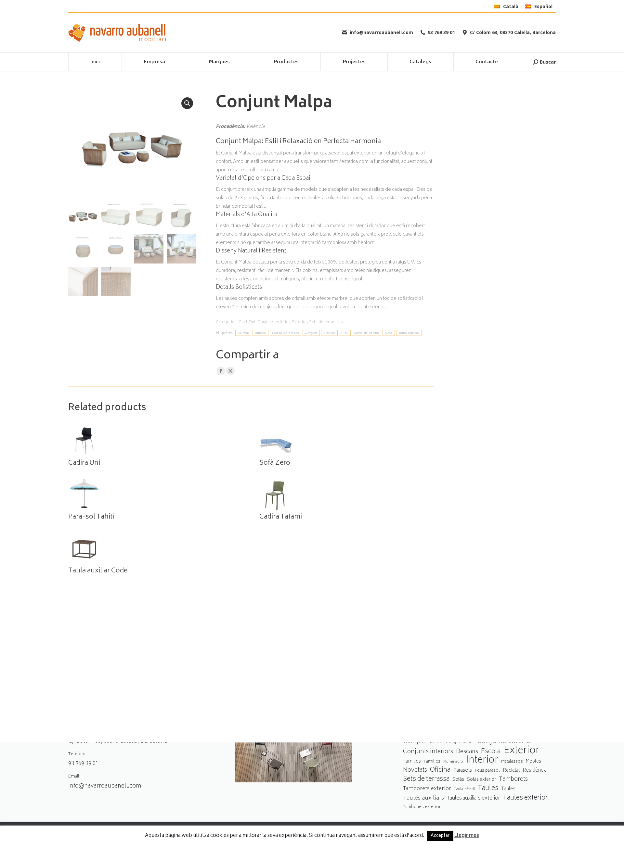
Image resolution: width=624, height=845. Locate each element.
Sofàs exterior (481, 780)
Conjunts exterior (273, 322)
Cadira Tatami (280, 517)
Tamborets (513, 780)
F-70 (344, 333)
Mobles (533, 761)
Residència (535, 770)
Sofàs (458, 780)
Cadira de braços (285, 333)
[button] (187, 103)
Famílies (412, 761)
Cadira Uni (84, 463)
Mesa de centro (366, 333)
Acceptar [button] (440, 836)
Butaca (260, 333)
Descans (467, 752)
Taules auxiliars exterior (473, 798)
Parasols (462, 771)
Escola (490, 752)
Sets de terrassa (324, 322)
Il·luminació (453, 762)
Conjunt (311, 333)
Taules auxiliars (423, 798)
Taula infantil (464, 789)
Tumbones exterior (422, 807)
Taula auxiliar (408, 333)
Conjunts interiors (428, 752)
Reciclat (511, 771)
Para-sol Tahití (91, 517)
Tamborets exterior (427, 789)
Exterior (299, 322)
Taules (488, 789)
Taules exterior (525, 798)
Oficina (440, 770)
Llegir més (466, 836)
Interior (482, 761)
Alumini (243, 333)
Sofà (388, 333)
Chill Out (247, 322)
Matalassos (512, 761)
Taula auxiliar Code (97, 571)
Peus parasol (487, 770)
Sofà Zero (274, 463)
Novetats (415, 770)
